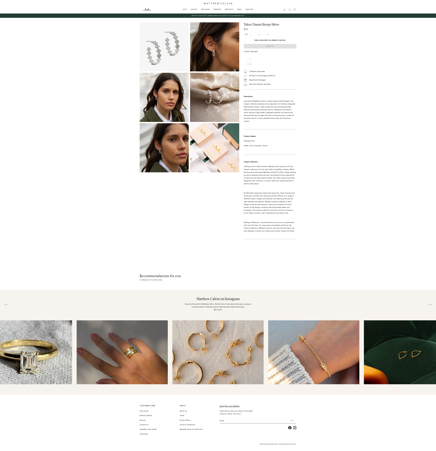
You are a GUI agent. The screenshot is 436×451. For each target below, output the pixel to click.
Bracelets (229, 9)
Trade (182, 415)
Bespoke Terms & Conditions (191, 429)
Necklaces (205, 9)
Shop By (194, 9)
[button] (142, 15)
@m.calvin (218, 310)
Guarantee (144, 434)
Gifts (185, 9)
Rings (239, 9)
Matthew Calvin (274, 444)
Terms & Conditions (187, 425)
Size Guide (144, 411)
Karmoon (293, 444)
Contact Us (144, 425)
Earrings (217, 9)
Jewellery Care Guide (148, 429)
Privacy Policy (185, 420)
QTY (246, 34)
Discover (249, 9)
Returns (143, 420)
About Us (183, 411)
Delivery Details (146, 415)
